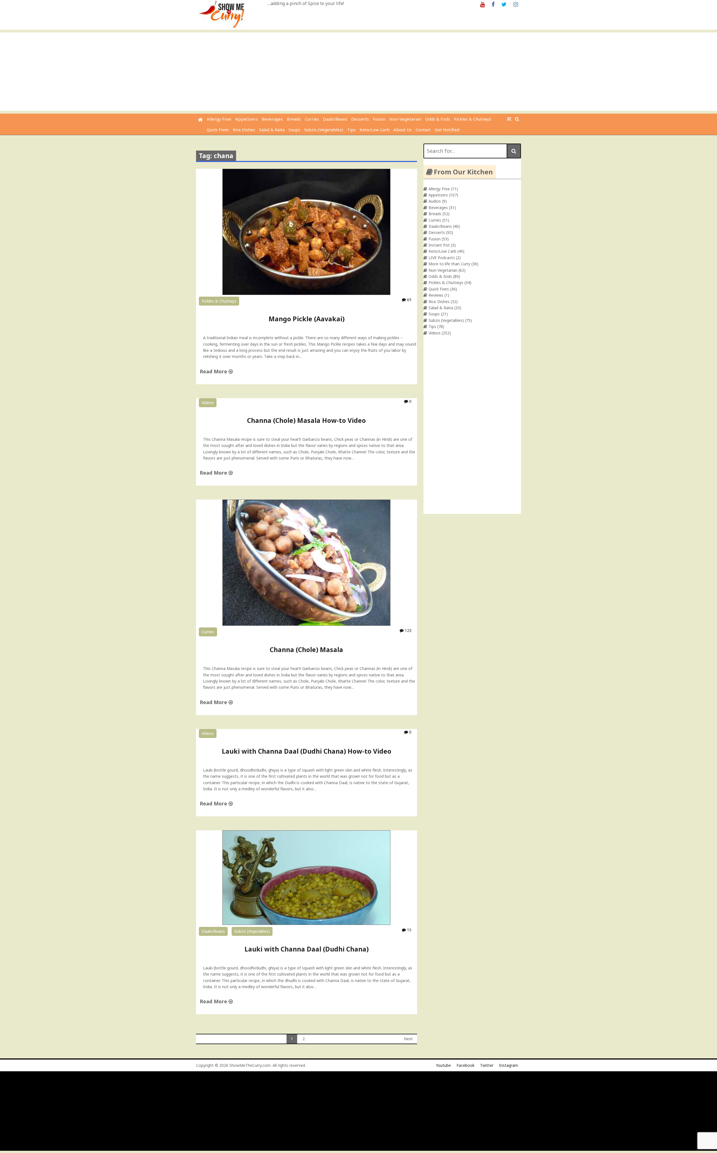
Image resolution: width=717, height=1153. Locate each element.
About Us (403, 129)
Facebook (465, 1065)
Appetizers (246, 119)
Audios (435, 201)
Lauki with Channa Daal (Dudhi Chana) (307, 949)
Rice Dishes (244, 129)
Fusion (379, 119)
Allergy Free (219, 119)
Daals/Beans (335, 119)
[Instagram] (516, 4)
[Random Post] (509, 119)
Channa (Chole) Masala (306, 649)
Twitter (486, 1065)
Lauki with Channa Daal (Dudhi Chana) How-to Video (306, 751)
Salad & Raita (272, 129)
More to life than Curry (449, 263)
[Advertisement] (358, 71)
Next (408, 1038)
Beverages (272, 119)
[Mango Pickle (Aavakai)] (306, 293)
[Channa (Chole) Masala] (306, 624)
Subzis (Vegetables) (323, 129)
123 (407, 630)
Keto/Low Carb (375, 129)
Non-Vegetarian (405, 119)
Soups (294, 129)
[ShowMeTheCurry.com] (200, 120)
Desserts (360, 119)
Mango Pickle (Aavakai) (306, 318)
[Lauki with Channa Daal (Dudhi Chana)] (306, 923)
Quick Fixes (218, 129)
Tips (351, 129)
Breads (294, 119)
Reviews (436, 295)
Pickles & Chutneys (472, 119)
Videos (208, 402)
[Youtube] (482, 4)
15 (408, 929)
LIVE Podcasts (442, 257)
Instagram (508, 1065)
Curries (312, 119)
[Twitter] (504, 4)
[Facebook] (493, 4)
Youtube (443, 1065)
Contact (423, 129)
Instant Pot (439, 245)
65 (408, 299)
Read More (214, 371)
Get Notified (447, 129)
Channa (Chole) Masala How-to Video (306, 420)
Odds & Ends (437, 119)
